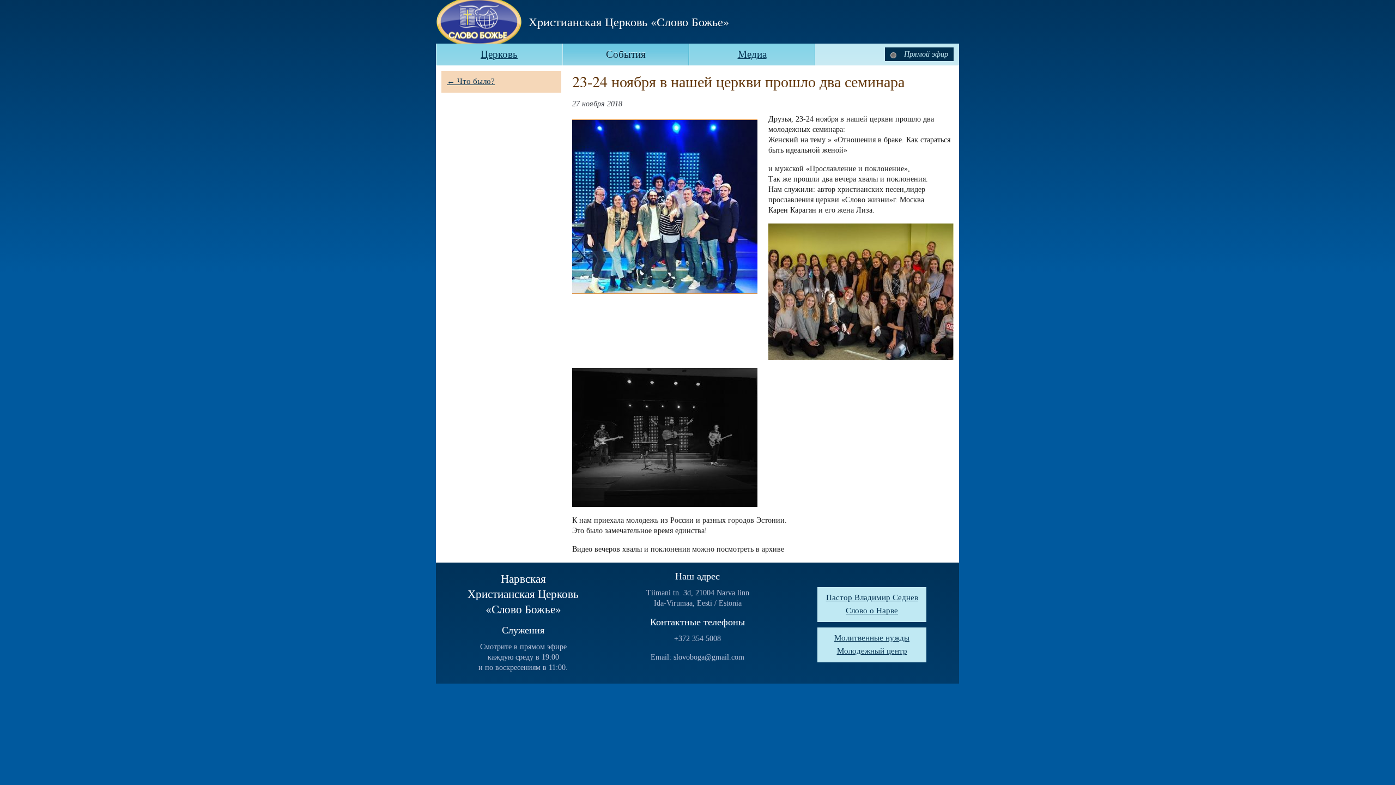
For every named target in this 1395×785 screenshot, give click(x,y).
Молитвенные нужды (871, 637)
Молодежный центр (872, 651)
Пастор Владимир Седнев (872, 597)
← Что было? (471, 81)
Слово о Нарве (872, 610)
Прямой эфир (925, 54)
